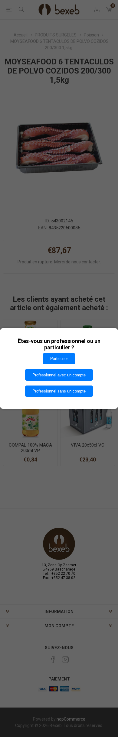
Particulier (59, 358)
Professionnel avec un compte (59, 375)
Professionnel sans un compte (59, 391)
